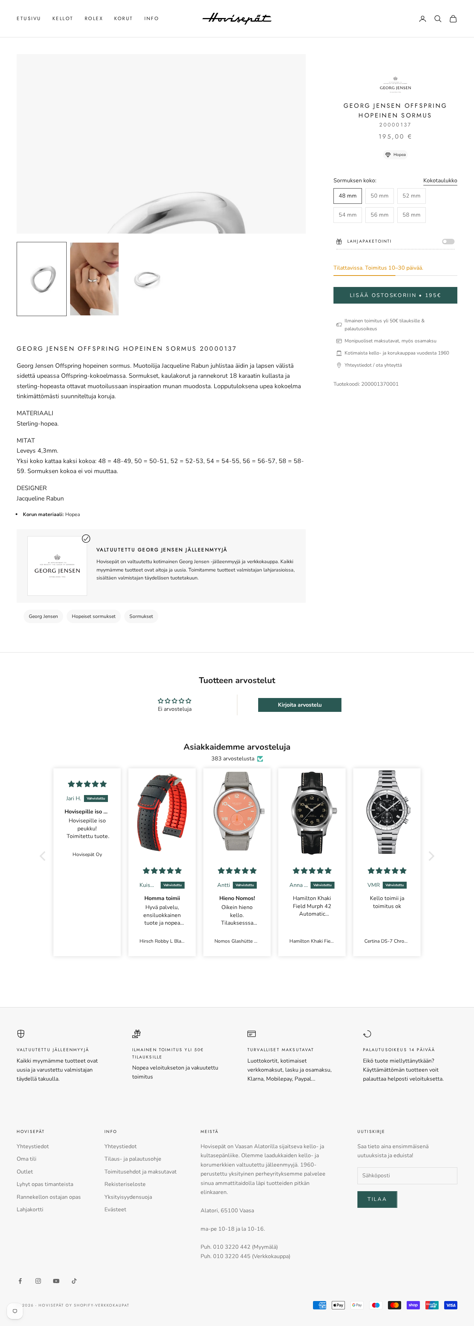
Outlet (25, 1172)
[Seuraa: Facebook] (20, 1280)
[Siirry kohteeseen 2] (94, 279)
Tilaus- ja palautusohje (132, 1159)
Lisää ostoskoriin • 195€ (395, 295)
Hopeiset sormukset (94, 616)
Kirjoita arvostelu (300, 705)
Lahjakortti (30, 1209)
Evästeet (115, 1209)
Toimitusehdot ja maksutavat (140, 1172)
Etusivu (29, 18)
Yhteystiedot (33, 1146)
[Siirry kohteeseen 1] (42, 279)
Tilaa (377, 1199)
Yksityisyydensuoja (128, 1197)
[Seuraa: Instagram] (38, 1280)
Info (151, 18)
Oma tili (26, 1159)
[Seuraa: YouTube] (56, 1280)
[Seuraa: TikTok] (74, 1280)
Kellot (63, 18)
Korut (123, 18)
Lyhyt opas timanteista (45, 1184)
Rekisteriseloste (125, 1184)
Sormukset (141, 616)
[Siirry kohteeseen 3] (147, 279)
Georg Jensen (43, 616)
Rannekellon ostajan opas (49, 1197)
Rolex (94, 18)
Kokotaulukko (440, 181)
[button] (44, 856)
